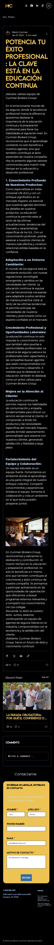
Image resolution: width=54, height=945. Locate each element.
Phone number (15, 824)
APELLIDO (34, 809)
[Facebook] (31, 5)
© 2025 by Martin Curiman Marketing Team (22, 941)
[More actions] (46, 33)
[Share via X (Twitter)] (14, 655)
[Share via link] (28, 655)
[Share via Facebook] (7, 655)
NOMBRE (12, 809)
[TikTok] (42, 5)
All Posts (9, 17)
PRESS (40, 891)
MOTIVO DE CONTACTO (21, 852)
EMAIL (11, 838)
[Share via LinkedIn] (21, 655)
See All (45, 677)
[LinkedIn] (37, 5)
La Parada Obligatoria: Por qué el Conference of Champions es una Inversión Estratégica (26, 716)
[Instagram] (26, 5)
